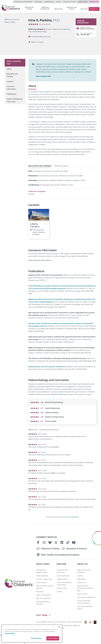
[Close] (59, 627)
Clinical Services (63, 576)
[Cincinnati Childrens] (19, 583)
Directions (38, 1)
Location (10, 81)
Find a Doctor (41, 582)
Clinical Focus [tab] (61, 166)
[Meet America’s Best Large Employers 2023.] (95, 625)
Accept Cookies (53, 638)
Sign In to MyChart (43, 598)
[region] (32, 633)
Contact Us (81, 582)
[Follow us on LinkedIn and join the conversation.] (62, 542)
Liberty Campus (37, 42)
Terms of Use (82, 594)
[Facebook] (38, 542)
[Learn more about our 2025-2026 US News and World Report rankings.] (85, 625)
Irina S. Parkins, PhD (14, 62)
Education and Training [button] (72, 8)
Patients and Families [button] (29, 8)
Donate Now (94, 1)
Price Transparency (43, 595)
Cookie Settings (36, 638)
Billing (58, 1)
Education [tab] (39, 166)
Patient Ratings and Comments (14, 100)
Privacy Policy (10, 633)
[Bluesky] (50, 542)
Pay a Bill (39, 592)
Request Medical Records (43, 603)
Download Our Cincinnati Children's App (85, 588)
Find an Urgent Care (44, 579)
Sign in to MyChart (69, 1)
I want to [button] (93, 9)
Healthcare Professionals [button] (45, 8)
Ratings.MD (75, 517)
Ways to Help (83, 1)
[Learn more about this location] (38, 215)
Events (59, 592)
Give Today (41, 615)
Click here (63, 394)
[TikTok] (68, 542)
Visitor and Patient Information (64, 584)
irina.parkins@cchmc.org (40, 37)
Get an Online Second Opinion (44, 587)
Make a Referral (42, 576)
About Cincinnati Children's (84, 571)
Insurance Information (11, 87)
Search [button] (83, 9)
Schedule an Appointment (23, 1)
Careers (80, 576)
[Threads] (56, 542)
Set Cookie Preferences (86, 597)
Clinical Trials (62, 588)
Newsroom (81, 579)
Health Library (62, 579)
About (9, 69)
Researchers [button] (58, 9)
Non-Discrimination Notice (85, 607)
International (49, 1)
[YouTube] (74, 542)
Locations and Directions (62, 571)
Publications (11, 94)
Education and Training (12, 75)
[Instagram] (44, 542)
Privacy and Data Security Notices (83, 602)
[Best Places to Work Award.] (90, 625)
